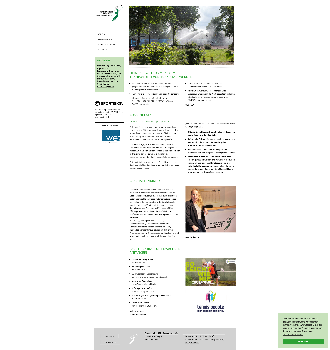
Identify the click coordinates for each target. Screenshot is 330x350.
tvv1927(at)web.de (105, 86)
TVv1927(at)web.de (140, 104)
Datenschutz (110, 342)
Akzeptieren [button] (303, 341)
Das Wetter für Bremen (109, 126)
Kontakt (102, 49)
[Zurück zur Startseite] (109, 13)
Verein (101, 34)
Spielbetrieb (105, 39)
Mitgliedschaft (106, 44)
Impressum (109, 336)
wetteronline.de (112, 142)
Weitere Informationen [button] (293, 334)
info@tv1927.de (192, 342)
